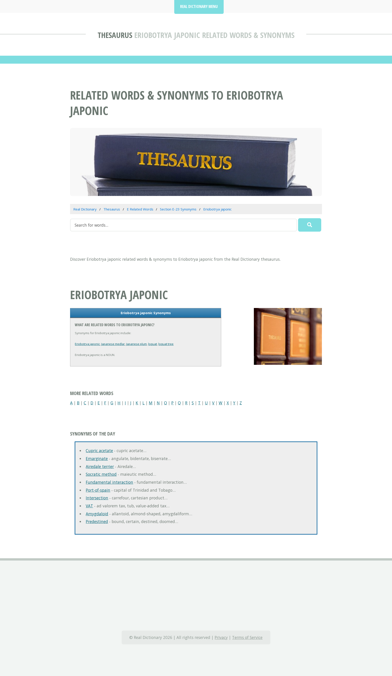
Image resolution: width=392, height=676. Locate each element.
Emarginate (97, 458)
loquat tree (166, 344)
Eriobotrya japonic (87, 344)
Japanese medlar (113, 344)
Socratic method (101, 474)
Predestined (97, 521)
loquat (152, 344)
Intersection (97, 498)
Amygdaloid (97, 513)
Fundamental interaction (109, 482)
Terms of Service (247, 637)
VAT (89, 505)
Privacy (221, 637)
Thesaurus (115, 35)
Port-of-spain (98, 490)
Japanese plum (136, 344)
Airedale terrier (100, 466)
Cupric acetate (99, 450)
